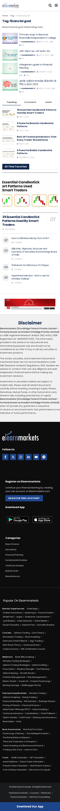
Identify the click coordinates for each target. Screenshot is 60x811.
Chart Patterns (48, 713)
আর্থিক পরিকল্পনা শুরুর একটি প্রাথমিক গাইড (34, 51)
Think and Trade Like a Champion (19, 741)
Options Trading (22, 632)
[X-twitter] (13, 457)
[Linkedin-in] (28, 457)
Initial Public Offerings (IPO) (16, 709)
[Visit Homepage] (10, 5)
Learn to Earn (30, 749)
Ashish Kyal (30, 612)
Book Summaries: (11, 729)
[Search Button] (50, 5)
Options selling (39, 664)
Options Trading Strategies (16, 664)
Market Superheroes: (13, 608)
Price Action (9, 669)
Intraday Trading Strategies (16, 660)
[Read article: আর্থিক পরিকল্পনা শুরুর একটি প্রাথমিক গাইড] (10, 55)
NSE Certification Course (33, 648)
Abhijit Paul (8, 616)
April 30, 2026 (44, 88)
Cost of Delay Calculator (15, 769)
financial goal (23, 15)
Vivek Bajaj (32, 608)
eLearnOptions (10, 761)
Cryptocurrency (10, 648)
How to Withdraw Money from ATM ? (30, 238)
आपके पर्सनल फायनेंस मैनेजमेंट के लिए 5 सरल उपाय (37, 83)
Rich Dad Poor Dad (32, 729)
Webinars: (7, 656)
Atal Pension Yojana (40, 765)
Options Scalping (11, 697)
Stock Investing (32, 636)
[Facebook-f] (5, 457)
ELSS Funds (25, 717)
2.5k (27, 75)
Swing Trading (29, 697)
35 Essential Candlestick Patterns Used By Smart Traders (36, 111)
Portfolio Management (14, 677)
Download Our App (30, 806)
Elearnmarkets (28, 42)
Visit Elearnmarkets (18, 792)
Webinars (46, 792)
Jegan (19, 616)
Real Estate (8, 721)
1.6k (22, 58)
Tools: (5, 757)
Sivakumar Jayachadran (37, 616)
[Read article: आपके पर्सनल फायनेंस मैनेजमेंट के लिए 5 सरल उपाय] (10, 85)
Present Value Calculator (15, 765)
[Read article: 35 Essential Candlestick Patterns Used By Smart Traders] (30, 193)
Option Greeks (10, 717)
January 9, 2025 (45, 72)
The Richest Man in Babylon (16, 737)
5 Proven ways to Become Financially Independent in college (37, 36)
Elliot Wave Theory (12, 644)
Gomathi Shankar (45, 624)
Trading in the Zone (12, 749)
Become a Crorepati (39, 769)
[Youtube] (36, 457)
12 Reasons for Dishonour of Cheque (30, 265)
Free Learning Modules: (14, 693)
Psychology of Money (13, 733)
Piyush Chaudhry (11, 624)
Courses (34, 792)
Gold (18, 721)
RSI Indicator (30, 701)
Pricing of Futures (11, 705)
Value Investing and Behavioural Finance (23, 745)
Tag (12, 15)
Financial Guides (18, 796)
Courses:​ (7, 632)
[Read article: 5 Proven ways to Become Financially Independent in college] (10, 38)
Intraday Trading (37, 693)
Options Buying (10, 673)
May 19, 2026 (43, 55)
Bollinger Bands (47, 701)
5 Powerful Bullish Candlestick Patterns (34, 152)
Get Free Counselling (39, 796)
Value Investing (39, 709)
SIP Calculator (37, 757)
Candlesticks (31, 713)
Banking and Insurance (44, 717)
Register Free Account (24, 498)
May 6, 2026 (43, 42)
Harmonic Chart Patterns (15, 640)
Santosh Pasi (28, 624)
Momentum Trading (12, 636)
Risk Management (37, 677)
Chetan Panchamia (12, 612)
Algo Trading (36, 640)
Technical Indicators (13, 713)
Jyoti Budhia (9, 620)
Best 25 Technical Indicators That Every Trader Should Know (36, 138)
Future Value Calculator (31, 761)
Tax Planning (42, 669)
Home (5, 15)
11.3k (22, 45)
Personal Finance (30, 705)
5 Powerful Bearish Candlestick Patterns (35, 125)
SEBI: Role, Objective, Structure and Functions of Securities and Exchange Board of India (34, 251)
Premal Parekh (45, 612)
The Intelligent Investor (37, 733)
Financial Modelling (12, 701)
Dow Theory (38, 632)
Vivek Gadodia (24, 620)
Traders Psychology (40, 681)
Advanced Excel (31, 644)
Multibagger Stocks (31, 685)
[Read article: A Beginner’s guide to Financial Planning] (10, 68)
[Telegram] (44, 457)
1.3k (22, 92)
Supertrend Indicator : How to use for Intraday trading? (30, 277)
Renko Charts (9, 681)
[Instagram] (21, 457)
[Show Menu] (56, 5)
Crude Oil (23, 681)
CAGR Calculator (19, 757)
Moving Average (11, 685)
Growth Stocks (27, 673)
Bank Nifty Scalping (24, 656)
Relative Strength (25, 669)
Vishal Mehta (40, 620)
